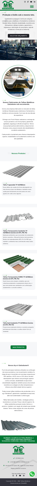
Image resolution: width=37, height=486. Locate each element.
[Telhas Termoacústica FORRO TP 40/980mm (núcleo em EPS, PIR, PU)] (18, 263)
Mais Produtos (18, 347)
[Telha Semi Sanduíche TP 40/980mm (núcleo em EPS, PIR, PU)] (18, 309)
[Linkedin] (23, 476)
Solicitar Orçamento (18, 36)
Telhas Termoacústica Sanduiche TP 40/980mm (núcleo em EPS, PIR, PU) (15, 232)
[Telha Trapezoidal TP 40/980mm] (18, 171)
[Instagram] (13, 476)
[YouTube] (20, 476)
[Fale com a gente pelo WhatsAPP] (32, 474)
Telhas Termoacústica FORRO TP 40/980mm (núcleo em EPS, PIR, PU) (18, 278)
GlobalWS (24, 483)
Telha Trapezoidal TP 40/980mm (14, 185)
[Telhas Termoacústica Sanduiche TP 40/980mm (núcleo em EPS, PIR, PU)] (18, 217)
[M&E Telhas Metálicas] (18, 450)
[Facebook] (16, 476)
